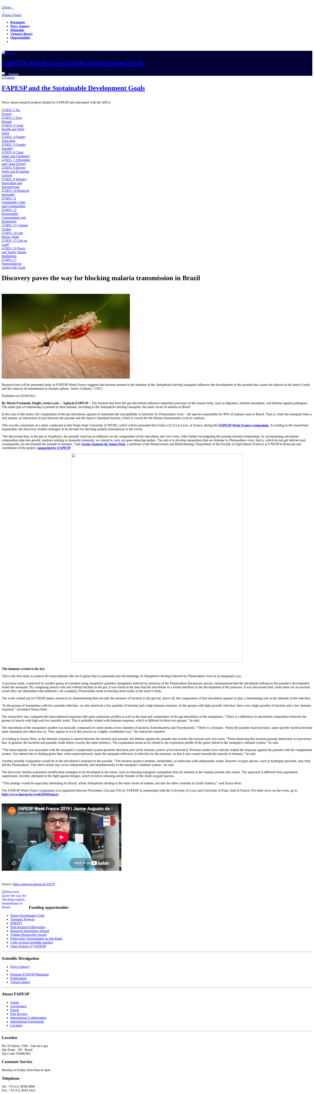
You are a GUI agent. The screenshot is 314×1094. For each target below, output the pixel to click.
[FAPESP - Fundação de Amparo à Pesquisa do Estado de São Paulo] (7, 7)
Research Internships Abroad (29, 931)
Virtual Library (20, 982)
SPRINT (16, 923)
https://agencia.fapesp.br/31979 (34, 884)
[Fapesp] (11, 15)
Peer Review (19, 1014)
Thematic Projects (22, 919)
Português (14, 74)
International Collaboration (28, 1018)
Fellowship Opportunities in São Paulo (36, 938)
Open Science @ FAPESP (28, 946)
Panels (14, 1010)
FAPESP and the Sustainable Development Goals (73, 63)
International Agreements (27, 1021)
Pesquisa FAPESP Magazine (29, 974)
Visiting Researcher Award (28, 934)
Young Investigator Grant (27, 915)
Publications (18, 978)
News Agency (19, 967)
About (14, 1002)
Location (16, 1025)
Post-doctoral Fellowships (27, 927)
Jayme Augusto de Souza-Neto (103, 444)
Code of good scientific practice (31, 942)
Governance (18, 1006)
